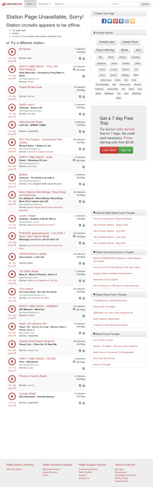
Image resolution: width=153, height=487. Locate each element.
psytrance (99, 88)
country (30, 385)
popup (11, 61)
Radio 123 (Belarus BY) (33, 323)
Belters (23, 174)
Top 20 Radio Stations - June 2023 (109, 236)
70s (51, 280)
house (37, 207)
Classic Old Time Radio (104, 306)
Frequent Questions (88, 469)
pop (51, 151)
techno (30, 207)
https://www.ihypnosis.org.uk (30, 110)
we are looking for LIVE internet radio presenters (116, 285)
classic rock (43, 151)
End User (119, 469)
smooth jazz (107, 42)
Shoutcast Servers (51, 469)
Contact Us (17, 36)
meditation (137, 93)
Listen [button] (30, 3)
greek (117, 80)
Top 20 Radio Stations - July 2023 (109, 230)
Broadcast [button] (44, 3)
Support (82, 475)
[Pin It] (115, 21)
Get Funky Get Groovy (104, 358)
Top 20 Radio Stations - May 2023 (109, 243)
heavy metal (113, 88)
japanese (23, 210)
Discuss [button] (59, 3)
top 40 (30, 151)
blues (124, 50)
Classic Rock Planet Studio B (36, 341)
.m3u (14, 58)
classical (101, 63)
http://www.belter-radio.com (30, 180)
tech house (46, 245)
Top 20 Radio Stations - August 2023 (110, 224)
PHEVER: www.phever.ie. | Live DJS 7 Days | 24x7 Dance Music (42, 234)
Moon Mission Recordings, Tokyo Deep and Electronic (42, 193)
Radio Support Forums (92, 464)
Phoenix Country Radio (33, 376)
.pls (9, 58)
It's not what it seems (103, 339)
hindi (118, 97)
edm (126, 93)
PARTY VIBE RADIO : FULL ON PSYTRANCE (38, 67)
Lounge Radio (27, 393)
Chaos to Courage (102, 364)
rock (110, 56)
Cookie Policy (121, 481)
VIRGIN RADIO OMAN (32, 254)
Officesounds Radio (31, 122)
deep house (106, 80)
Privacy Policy (121, 478)
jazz (138, 50)
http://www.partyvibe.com (29, 78)
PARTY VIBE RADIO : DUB (35, 157)
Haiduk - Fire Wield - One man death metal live (115, 346)
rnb (42, 297)
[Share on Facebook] (104, 21)
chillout (126, 69)
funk (60, 245)
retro (35, 280)
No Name (24, 49)
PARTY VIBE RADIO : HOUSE (37, 358)
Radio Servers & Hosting (57, 464)
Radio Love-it (27, 104)
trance (30, 81)
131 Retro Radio (29, 271)
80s (35, 151)
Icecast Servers (50, 472)
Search (145, 3)
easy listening (105, 50)
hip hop (30, 96)
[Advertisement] (119, 186)
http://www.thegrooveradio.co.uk (32, 295)
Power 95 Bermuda (30, 87)
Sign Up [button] (126, 150)
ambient (31, 315)
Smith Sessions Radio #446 (106, 318)
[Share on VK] (121, 21)
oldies (30, 280)
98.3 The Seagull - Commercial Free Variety (40, 140)
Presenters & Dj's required (105, 279)
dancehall (31, 166)
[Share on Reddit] (126, 21)
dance (44, 207)
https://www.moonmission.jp (30, 204)
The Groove (26, 288)
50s (118, 93)
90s (114, 84)
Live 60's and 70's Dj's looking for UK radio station (116, 267)
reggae (125, 74)
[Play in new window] (12, 72)
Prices (128, 137)
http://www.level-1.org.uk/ (29, 222)
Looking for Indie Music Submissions (110, 324)
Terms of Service (125, 464)
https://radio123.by (26, 332)
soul (29, 297)
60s (123, 88)
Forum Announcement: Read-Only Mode (112, 218)
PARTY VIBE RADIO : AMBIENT (38, 306)
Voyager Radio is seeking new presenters (112, 273)
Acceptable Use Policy (125, 475)
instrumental (125, 84)
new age (31, 113)
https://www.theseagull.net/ (30, 148)
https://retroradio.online (28, 277)
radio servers (125, 129)
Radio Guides (85, 472)
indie (29, 183)
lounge (114, 69)
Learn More (109, 150)
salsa (98, 93)
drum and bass (102, 84)
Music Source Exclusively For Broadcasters (113, 352)
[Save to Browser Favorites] (132, 21)
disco (21, 248)
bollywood (109, 93)
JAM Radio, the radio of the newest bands (113, 312)
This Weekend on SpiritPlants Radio (110, 300)
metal (136, 74)
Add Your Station (14, 469)
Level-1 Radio (27, 215)
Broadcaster (121, 472)
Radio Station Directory (20, 464)
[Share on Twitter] (109, 21)
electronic (58, 207)
